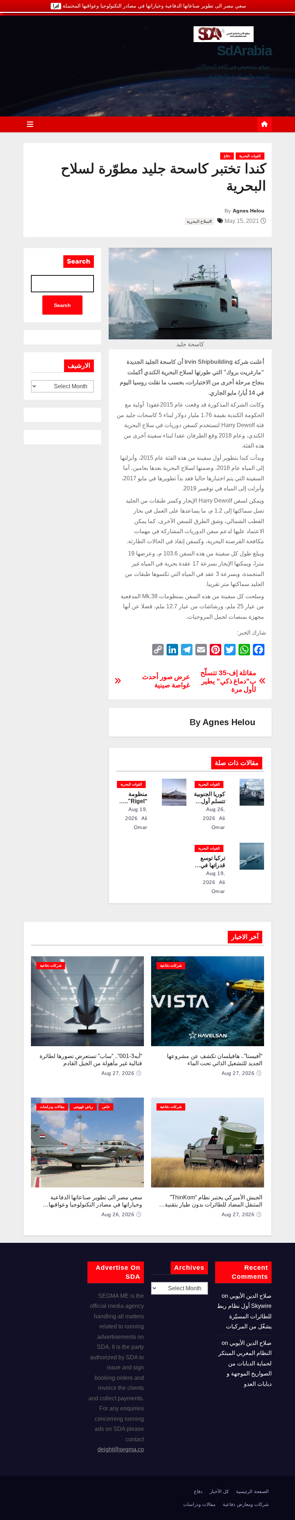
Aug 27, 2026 (238, 1073)
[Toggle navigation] (30, 124)
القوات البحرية (250, 156)
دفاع (227, 156)
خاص (106, 1107)
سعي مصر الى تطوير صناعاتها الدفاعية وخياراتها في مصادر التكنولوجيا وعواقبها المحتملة (95, 1204)
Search (78, 261)
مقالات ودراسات (52, 1107)
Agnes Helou (248, 211)
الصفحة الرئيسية (252, 1491)
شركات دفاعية (171, 965)
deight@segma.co (120, 1449)
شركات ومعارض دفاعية (246, 1504)
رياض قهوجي (83, 1107)
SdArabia (244, 50)
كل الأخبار (219, 1491)
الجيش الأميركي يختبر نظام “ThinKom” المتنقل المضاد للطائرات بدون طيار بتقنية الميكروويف (213, 1204)
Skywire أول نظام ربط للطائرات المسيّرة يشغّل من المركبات (244, 1316)
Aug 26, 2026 (117, 1214)
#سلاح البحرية (199, 221)
